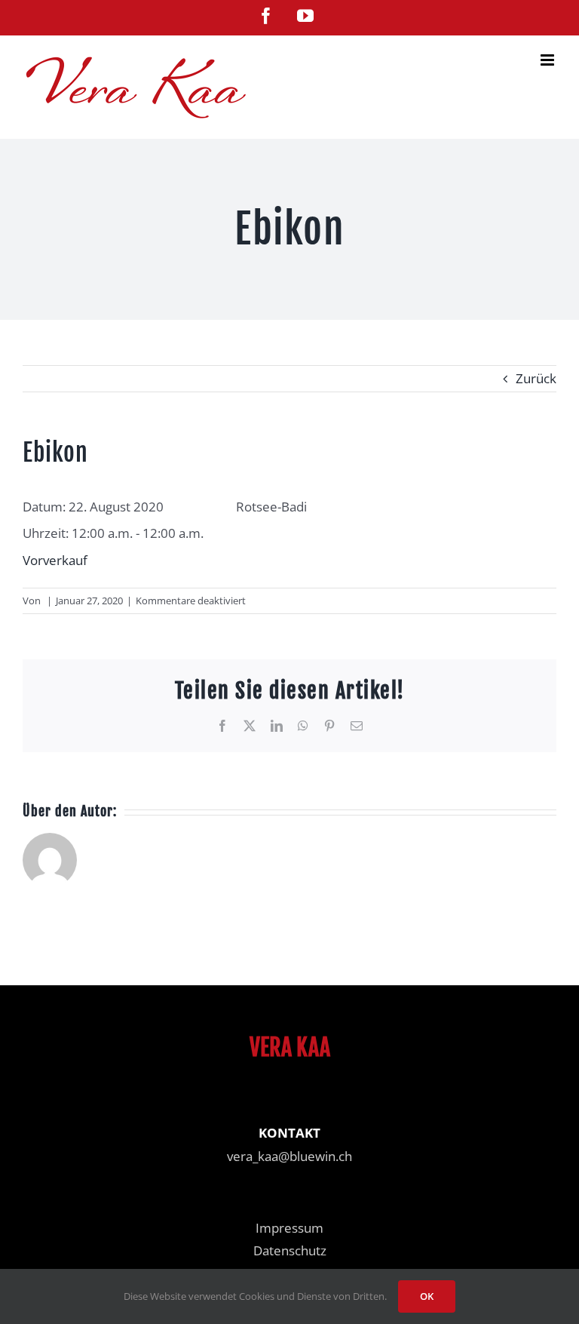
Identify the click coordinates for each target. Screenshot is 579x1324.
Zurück (536, 378)
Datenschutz (289, 1250)
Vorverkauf (55, 560)
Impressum (289, 1227)
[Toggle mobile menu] (548, 60)
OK (426, 1296)
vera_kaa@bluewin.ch (289, 1156)
